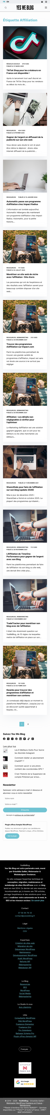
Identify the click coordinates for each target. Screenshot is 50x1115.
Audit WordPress (25, 958)
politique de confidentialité (24, 815)
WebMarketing (22, 337)
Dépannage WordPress (25, 949)
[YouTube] (24, 739)
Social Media (25, 993)
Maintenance (25, 952)
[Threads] (33, 739)
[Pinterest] (16, 739)
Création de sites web (25, 943)
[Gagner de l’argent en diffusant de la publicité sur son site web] (25, 109)
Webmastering (25, 964)
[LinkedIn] (20, 739)
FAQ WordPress (25, 1021)
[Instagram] (12, 739)
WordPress (25, 990)
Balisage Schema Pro (25, 1033)
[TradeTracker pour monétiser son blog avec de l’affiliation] (25, 595)
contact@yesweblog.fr (25, 916)
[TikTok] (28, 739)
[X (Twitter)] (8, 739)
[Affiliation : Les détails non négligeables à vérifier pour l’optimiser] (25, 389)
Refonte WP (25, 961)
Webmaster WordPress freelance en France (24, 1103)
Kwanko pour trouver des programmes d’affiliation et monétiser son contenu (20, 693)
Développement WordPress (25, 955)
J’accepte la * (20, 815)
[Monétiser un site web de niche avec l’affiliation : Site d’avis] (25, 246)
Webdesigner (25, 1105)
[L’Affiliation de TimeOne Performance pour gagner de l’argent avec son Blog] (25, 526)
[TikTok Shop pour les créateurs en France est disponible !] (25, 42)
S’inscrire (25, 810)
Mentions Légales (25, 928)
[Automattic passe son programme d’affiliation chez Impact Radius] (25, 176)
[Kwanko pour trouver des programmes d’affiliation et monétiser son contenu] (25, 662)
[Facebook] (4, 739)
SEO (25, 987)
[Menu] (46, 8)
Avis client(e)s (25, 1007)
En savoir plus (38, 900)
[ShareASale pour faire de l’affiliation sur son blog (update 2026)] (25, 461)
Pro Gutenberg (24, 1030)
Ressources (11, 130)
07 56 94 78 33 (25, 913)
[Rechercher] (6, 7)
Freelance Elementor (25, 1024)
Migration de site (25, 946)
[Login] (46, 2)
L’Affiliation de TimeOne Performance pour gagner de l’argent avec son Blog (25, 557)
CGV (25, 931)
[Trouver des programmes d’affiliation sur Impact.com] (25, 316)
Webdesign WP (25, 967)
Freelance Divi (25, 1027)
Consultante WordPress (25, 1018)
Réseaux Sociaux (13, 64)
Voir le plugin (12, 836)
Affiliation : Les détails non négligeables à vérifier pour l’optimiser (20, 420)
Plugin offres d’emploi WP (25, 1036)
